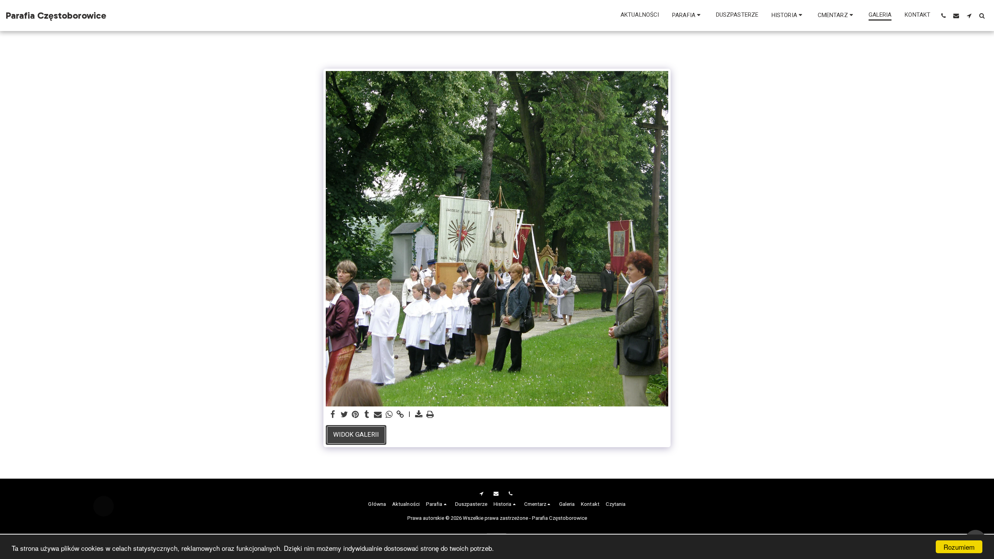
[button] (687, 15)
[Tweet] (344, 414)
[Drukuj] (430, 414)
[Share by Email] (378, 414)
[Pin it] (355, 414)
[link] (400, 414)
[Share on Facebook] (333, 414)
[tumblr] (367, 414)
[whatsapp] (389, 414)
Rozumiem (959, 547)
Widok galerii (356, 434)
